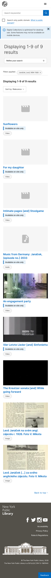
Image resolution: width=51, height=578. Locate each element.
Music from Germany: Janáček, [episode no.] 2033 (22, 256)
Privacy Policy (42, 531)
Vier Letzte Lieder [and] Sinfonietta (25, 344)
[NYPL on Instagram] (39, 520)
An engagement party (17, 301)
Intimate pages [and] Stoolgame (23, 211)
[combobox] (22, 13)
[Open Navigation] (45, 4)
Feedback (44, 575)
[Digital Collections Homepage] (4, 4)
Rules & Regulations (39, 535)
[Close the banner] (48, 28)
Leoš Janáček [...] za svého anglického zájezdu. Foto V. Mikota (25, 474)
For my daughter (13, 167)
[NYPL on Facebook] (27, 520)
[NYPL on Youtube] (45, 520)
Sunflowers (10, 124)
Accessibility (42, 526)
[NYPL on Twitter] (33, 520)
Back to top (40, 492)
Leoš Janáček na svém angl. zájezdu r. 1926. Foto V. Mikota (22, 432)
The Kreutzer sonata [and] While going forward (23, 390)
